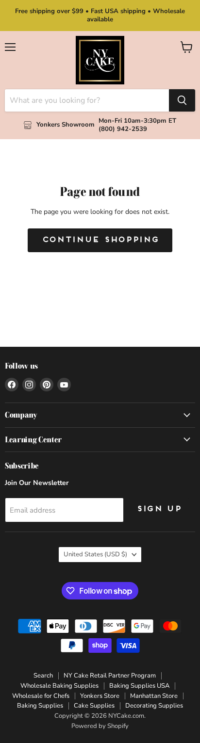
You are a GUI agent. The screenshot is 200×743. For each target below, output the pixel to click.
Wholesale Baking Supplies (59, 685)
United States (95, 554)
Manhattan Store (154, 696)
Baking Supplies (40, 705)
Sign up (158, 509)
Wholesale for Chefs (40, 696)
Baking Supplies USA (139, 685)
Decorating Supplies (154, 705)
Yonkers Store (99, 696)
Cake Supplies (94, 705)
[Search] (182, 100)
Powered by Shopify (100, 726)
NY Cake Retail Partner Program (110, 675)
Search (43, 675)
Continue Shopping (100, 240)
